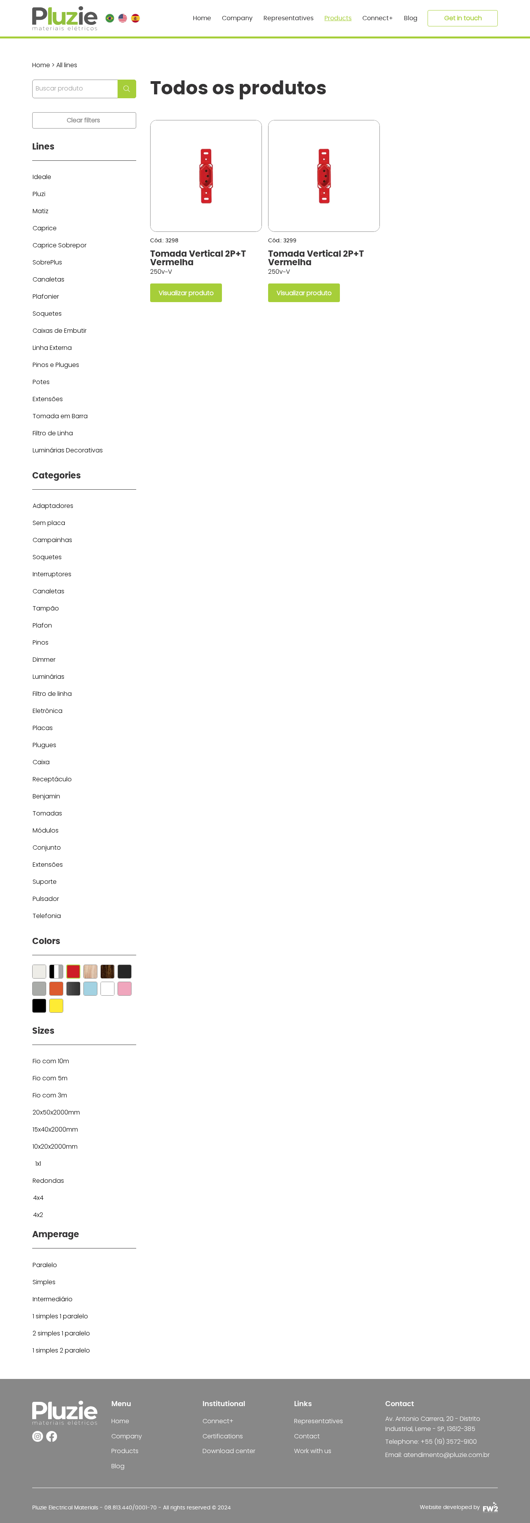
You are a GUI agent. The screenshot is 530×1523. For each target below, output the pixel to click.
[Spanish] (135, 18)
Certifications (223, 1436)
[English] (122, 18)
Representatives (318, 1421)
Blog (118, 1466)
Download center (229, 1451)
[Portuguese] (110, 18)
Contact (307, 1436)
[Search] (127, 89)
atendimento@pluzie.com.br (447, 1454)
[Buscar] (39, 972)
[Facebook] (51, 1436)
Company (126, 1436)
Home (120, 1421)
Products (125, 1451)
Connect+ (218, 1421)
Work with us (312, 1451)
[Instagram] (37, 1436)
